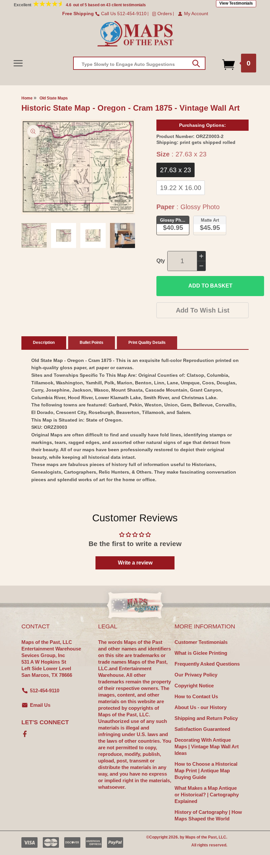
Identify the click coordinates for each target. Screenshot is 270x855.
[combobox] (139, 63)
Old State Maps (54, 98)
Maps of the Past (201, 837)
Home (27, 98)
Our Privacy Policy (196, 674)
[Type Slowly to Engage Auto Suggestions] (196, 63)
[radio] (175, 170)
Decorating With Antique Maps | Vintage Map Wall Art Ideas (207, 746)
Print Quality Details (147, 342)
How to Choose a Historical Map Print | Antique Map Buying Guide (206, 770)
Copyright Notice (194, 685)
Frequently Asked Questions (207, 664)
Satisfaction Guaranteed (202, 729)
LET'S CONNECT (45, 722)
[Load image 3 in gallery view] (93, 235)
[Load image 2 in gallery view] (63, 235)
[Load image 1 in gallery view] (34, 235)
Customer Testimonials (201, 642)
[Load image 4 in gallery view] (122, 235)
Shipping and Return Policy (206, 718)
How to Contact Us (196, 696)
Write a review (135, 562)
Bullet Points (91, 342)
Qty (160, 260)
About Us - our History (201, 707)
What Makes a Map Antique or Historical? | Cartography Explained (207, 794)
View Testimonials (236, 3)
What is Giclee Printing (201, 653)
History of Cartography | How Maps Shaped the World (208, 815)
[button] (18, 63)
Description (44, 342)
